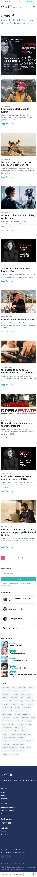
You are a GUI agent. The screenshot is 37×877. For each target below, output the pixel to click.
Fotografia (5, 704)
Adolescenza (6, 687)
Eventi (30, 697)
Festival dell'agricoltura (18, 734)
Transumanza (6, 754)
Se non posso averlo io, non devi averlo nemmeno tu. (16, 163)
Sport (29, 721)
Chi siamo (4, 832)
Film (29, 734)
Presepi (16, 717)
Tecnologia (12, 724)
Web (23, 727)
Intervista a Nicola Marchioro (17, 319)
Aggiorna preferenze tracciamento (12, 852)
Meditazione (26, 707)
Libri (11, 707)
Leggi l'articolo (7, 124)
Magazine (4, 798)
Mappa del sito (6, 814)
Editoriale (22, 697)
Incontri (22, 704)
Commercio (13, 697)
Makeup (17, 707)
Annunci (31, 687)
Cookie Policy (18, 850)
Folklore (4, 701)
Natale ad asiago (7, 714)
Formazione (21, 737)
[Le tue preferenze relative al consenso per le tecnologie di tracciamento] (33, 873)
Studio (22, 751)
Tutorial (29, 724)
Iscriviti (18, 579)
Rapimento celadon (18, 744)
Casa (23, 694)
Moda (4, 711)
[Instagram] (9, 856)
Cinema (4, 697)
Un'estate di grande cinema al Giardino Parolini (18, 424)
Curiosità (24, 731)
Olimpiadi (29, 741)
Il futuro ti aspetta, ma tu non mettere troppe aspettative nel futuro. (18, 532)
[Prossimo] (23, 558)
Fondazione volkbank (8, 737)
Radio (32, 717)
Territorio (21, 724)
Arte (3, 691)
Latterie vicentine (19, 741)
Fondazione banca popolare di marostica (22, 701)
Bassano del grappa (14, 691)
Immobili (14, 704)
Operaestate (6, 744)
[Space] (7, 775)
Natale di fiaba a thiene (22, 714)
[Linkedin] (6, 856)
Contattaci (4, 835)
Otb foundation (6, 717)
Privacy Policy (5, 850)
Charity (30, 694)
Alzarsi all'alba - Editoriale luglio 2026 (16, 270)
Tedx (4, 724)
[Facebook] (2, 856)
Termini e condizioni (7, 811)
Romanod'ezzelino (25, 747)
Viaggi (17, 727)
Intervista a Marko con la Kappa (15, 110)
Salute (13, 721)
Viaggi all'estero (7, 727)
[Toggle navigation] (34, 6)
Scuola (15, 751)
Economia (5, 734)
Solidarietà (21, 721)
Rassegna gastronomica (9, 747)
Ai (13, 687)
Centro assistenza (9, 807)
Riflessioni (5, 721)
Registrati (5, 823)
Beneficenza (6, 694)
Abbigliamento (21, 687)
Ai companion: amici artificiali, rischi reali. (18, 217)
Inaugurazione (6, 741)
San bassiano (6, 751)
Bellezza (25, 691)
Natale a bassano (21, 711)
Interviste (29, 704)
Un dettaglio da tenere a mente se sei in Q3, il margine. (18, 371)
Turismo (15, 754)
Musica (11, 711)
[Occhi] (11, 6)
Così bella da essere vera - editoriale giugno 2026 (16, 478)
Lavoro (4, 707)
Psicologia (25, 717)
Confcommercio (7, 731)
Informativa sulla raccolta (12, 875)
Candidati (15, 694)
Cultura (17, 731)
